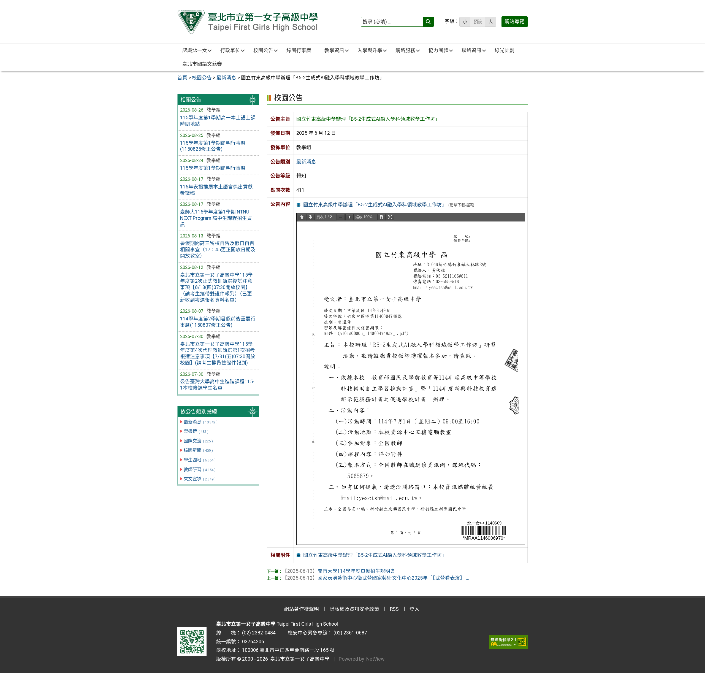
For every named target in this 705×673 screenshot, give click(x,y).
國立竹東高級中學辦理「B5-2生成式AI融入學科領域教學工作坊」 (375, 204)
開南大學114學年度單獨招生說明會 (338, 571)
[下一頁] (311, 217)
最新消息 (200, 422)
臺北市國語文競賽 (202, 64)
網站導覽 (514, 21)
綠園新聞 (198, 450)
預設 (478, 21)
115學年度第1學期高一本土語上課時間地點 (218, 121)
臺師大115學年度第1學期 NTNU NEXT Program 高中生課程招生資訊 (216, 218)
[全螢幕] (390, 217)
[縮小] (341, 217)
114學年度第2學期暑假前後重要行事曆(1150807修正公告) (218, 322)
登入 (414, 609)
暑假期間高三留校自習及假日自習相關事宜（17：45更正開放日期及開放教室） (218, 249)
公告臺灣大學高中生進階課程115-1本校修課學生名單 (217, 385)
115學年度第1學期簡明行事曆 (213, 168)
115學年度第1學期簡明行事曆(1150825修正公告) (213, 146)
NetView (375, 659)
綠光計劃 (504, 50)
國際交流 (198, 441)
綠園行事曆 (298, 50)
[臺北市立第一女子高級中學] (247, 22)
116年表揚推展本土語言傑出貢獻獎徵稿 (216, 190)
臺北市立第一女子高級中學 (299, 659)
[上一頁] (302, 217)
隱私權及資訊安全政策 (354, 609)
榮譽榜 (196, 431)
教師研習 (199, 469)
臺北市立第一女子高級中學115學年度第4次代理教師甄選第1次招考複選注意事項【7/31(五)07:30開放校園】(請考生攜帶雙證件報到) (217, 353)
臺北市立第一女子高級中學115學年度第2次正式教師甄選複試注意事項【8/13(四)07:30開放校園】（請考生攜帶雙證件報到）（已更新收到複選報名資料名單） (216, 287)
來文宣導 (199, 479)
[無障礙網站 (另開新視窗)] (508, 641)
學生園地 (199, 460)
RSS (394, 609)
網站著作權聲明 (301, 609)
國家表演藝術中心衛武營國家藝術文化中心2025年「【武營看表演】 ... (375, 578)
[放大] (349, 217)
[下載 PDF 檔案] (381, 217)
